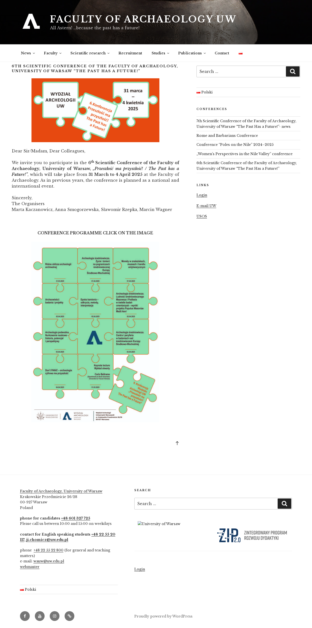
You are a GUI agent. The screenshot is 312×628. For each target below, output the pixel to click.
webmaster (29, 567)
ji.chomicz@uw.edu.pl (47, 540)
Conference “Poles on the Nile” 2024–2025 (234, 144)
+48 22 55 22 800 (48, 550)
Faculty (51, 53)
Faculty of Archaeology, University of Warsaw (61, 491)
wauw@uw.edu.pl (48, 561)
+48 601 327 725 (75, 518)
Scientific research (88, 53)
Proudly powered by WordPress (163, 616)
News (26, 53)
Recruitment (130, 53)
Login (201, 195)
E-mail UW (206, 206)
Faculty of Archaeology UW (143, 19)
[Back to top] (177, 442)
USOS (201, 216)
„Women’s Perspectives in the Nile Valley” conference (244, 154)
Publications (190, 53)
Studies (158, 53)
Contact (222, 53)
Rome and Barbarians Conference (227, 135)
